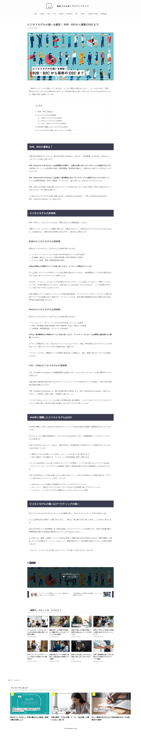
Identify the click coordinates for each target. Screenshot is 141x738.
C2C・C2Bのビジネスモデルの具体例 (53, 123)
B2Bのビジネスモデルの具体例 (51, 118)
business (32, 563)
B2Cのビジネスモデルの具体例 (51, 121)
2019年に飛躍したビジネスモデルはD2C (53, 127)
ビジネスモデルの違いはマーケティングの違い (55, 130)
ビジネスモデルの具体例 (47, 115)
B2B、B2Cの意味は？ (46, 112)
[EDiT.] (70, 6)
